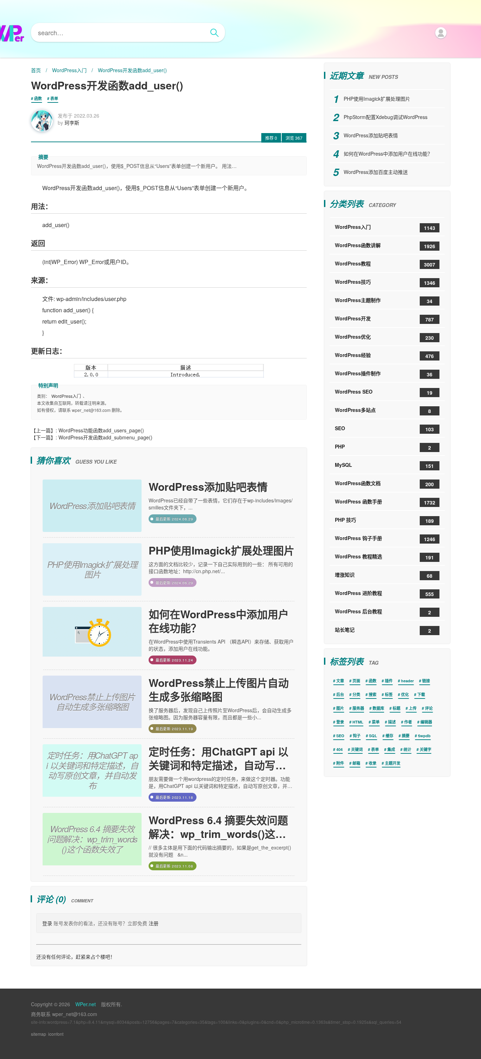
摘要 (406, 735)
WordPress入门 (69, 70)
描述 (392, 722)
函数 (38, 98)
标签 (389, 694)
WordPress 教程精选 (384, 557)
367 (294, 138)
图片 (340, 708)
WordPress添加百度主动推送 (376, 171)
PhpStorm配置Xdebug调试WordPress (385, 116)
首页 (36, 70)
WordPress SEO (383, 392)
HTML (357, 722)
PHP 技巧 (384, 520)
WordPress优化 (384, 337)
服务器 (358, 708)
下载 (421, 694)
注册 (153, 923)
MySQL (384, 465)
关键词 (357, 749)
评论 (429, 708)
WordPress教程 (385, 264)
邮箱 (356, 763)
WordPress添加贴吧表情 (208, 486)
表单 (54, 98)
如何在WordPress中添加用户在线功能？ (219, 620)
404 (339, 749)
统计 (407, 749)
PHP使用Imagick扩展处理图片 (221, 550)
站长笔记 (383, 630)
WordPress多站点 (383, 410)
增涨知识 (383, 575)
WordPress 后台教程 (383, 612)
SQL (373, 735)
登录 (47, 923)
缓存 (389, 735)
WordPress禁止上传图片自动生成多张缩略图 (219, 689)
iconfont (55, 1034)
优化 (405, 694)
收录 (372, 763)
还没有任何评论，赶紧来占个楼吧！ (75, 956)
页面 (356, 680)
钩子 (357, 735)
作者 (408, 722)
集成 (391, 749)
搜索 (372, 694)
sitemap (38, 1034)
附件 (340, 763)
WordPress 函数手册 (385, 502)
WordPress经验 (384, 355)
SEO (384, 429)
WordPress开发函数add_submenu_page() (105, 437)
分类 (356, 694)
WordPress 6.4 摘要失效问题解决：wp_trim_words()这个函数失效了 (218, 826)
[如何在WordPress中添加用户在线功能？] (92, 635)
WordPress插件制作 (383, 374)
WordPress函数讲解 (385, 246)
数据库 (378, 708)
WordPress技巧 (385, 282)
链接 (426, 680)
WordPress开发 (384, 319)
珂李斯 (71, 122)
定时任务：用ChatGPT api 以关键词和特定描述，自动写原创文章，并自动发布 (218, 758)
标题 (396, 708)
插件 (389, 680)
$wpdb (424, 735)
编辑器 (426, 722)
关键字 (425, 749)
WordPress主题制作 (383, 300)
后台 (340, 694)
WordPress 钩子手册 (385, 538)
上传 (413, 708)
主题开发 (392, 763)
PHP (383, 447)
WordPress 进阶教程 (384, 593)
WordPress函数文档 (384, 484)
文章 (340, 680)
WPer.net (85, 1004)
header (407, 680)
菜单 (376, 722)
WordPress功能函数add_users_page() (101, 430)
